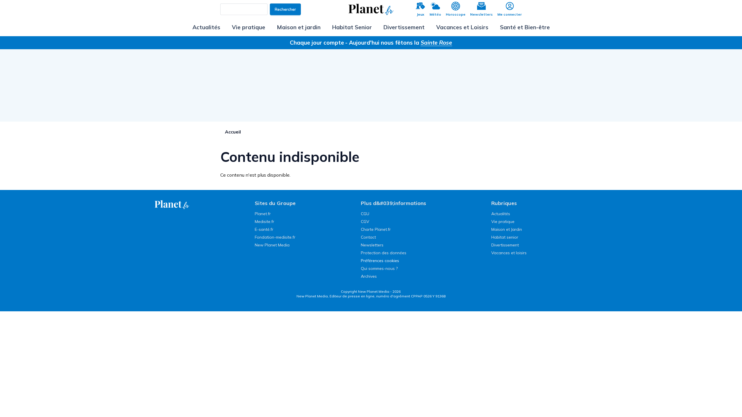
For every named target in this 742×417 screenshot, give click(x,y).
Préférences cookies (380, 260)
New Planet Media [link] (272, 245)
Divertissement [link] (505, 245)
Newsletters (481, 14)
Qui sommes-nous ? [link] (379, 268)
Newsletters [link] (372, 245)
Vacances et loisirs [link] (509, 252)
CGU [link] (365, 213)
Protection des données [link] (383, 252)
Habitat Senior (352, 27)
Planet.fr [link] (263, 213)
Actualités (206, 27)
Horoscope (455, 14)
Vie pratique (248, 27)
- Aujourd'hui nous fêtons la (398, 42)
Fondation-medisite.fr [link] (275, 237)
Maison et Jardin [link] (506, 229)
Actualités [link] (500, 213)
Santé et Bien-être (525, 27)
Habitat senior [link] (504, 237)
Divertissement (404, 27)
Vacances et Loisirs (462, 27)
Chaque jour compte (317, 42)
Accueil (233, 132)
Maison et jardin (299, 27)
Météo (435, 14)
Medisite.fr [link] (264, 221)
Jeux (420, 14)
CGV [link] (365, 221)
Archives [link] (369, 276)
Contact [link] (368, 237)
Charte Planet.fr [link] (376, 229)
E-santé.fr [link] (264, 229)
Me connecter (509, 14)
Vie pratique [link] (502, 221)
